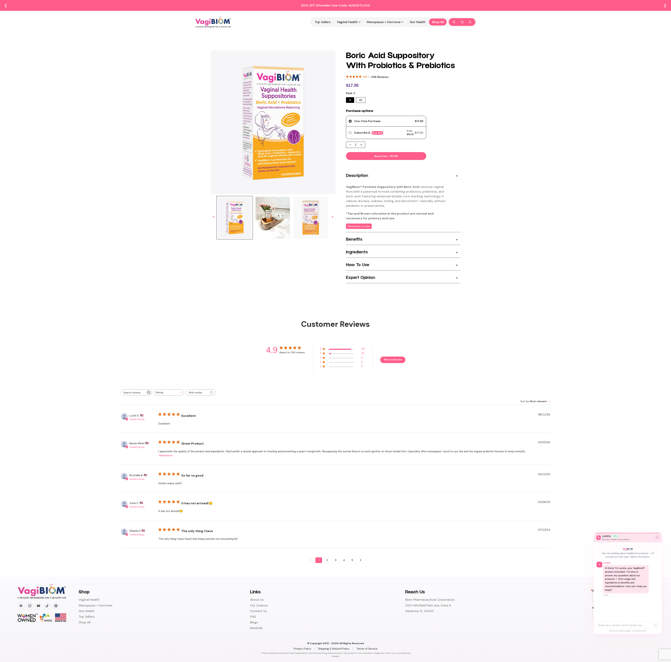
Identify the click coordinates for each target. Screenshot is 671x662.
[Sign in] (470, 22)
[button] (462, 22)
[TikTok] (47, 605)
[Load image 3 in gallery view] (311, 217)
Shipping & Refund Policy (333, 648)
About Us (257, 600)
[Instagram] (29, 605)
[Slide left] (214, 217)
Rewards (256, 628)
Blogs (254, 622)
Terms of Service (366, 648)
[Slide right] (333, 217)
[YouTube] (38, 605)
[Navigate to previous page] (310, 560)
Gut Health (417, 22)
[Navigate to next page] (360, 560)
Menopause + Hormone (384, 22)
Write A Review (393, 359)
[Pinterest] (55, 605)
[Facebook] (20, 605)
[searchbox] (133, 392)
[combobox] (169, 392)
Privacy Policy (302, 648)
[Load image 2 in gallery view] (273, 217)
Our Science (259, 605)
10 (360, 100)
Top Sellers (323, 22)
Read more (166, 455)
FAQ (253, 617)
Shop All (438, 22)
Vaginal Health (347, 22)
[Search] (453, 22)
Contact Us (258, 611)
